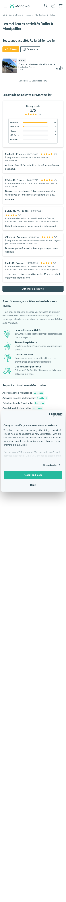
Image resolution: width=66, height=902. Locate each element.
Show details (49, 465)
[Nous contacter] (53, 6)
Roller (52, 15)
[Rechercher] (46, 6)
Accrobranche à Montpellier (22, 392)
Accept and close (33, 475)
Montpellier (40, 15)
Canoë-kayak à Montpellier (22, 408)
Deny (33, 484)
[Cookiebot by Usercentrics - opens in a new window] (49, 415)
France (28, 15)
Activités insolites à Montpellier (24, 397)
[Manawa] (19, 6)
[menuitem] (60, 6)
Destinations (15, 15)
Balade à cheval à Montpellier (23, 403)
